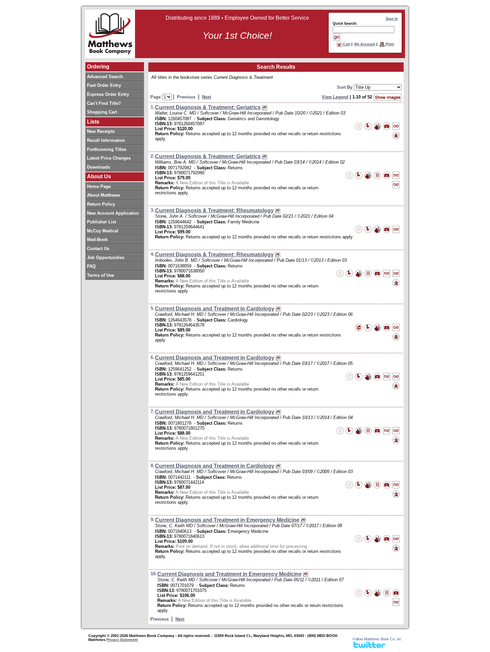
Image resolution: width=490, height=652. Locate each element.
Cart (346, 44)
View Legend (335, 96)
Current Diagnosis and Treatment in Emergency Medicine (227, 520)
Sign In (392, 19)
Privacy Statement (122, 640)
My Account (364, 44)
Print (389, 44)
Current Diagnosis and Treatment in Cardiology (214, 308)
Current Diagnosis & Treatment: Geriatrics (208, 107)
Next (206, 96)
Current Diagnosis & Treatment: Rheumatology (214, 210)
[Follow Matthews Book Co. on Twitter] (369, 647)
